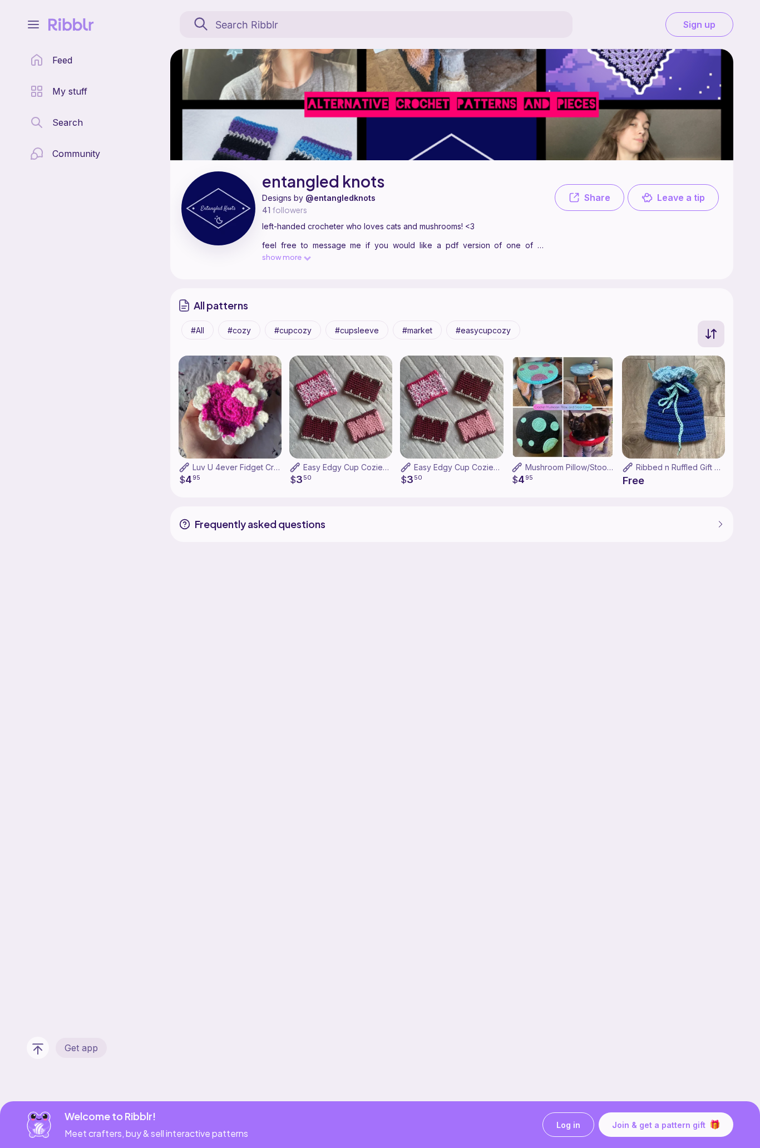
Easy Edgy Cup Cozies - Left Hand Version (381, 467)
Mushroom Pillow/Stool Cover (579, 467)
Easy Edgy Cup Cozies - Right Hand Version (494, 467)
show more (282, 257)
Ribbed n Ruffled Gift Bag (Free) (695, 467)
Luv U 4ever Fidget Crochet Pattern (258, 467)
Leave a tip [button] (681, 197)
